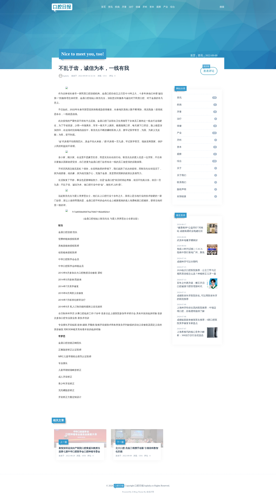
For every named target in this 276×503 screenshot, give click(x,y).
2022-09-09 (211, 55)
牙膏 (124, 7)
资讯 (110, 7)
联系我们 (196, 182)
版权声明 (196, 189)
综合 (172, 7)
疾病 (117, 7)
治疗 (131, 7)
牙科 (145, 7)
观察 (158, 7)
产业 (165, 7)
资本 (152, 7)
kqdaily (66, 76)
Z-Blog (135, 492)
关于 (196, 168)
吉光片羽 (150, 492)
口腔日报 (62, 6)
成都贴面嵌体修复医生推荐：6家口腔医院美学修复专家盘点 (197, 320)
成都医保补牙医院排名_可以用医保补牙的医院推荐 (197, 295)
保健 (138, 7)
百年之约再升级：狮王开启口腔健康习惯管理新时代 (191, 283)
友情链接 (196, 196)
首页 (103, 7)
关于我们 (196, 175)
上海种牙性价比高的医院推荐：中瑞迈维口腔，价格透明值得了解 (196, 307)
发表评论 (208, 69)
